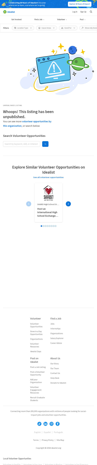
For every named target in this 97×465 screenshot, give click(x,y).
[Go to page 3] (45, 226)
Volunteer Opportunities (36, 325)
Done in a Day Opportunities (36, 333)
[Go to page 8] (55, 226)
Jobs (52, 323)
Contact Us (55, 373)
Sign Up (83, 12)
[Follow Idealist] (39, 424)
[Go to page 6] (51, 226)
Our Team (54, 368)
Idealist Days (35, 351)
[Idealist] (9, 12)
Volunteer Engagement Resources (36, 390)
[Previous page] (28, 203)
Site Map (60, 440)
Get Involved (16, 19)
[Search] (91, 11)
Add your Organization (36, 381)
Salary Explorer (57, 338)
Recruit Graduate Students (37, 399)
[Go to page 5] (49, 226)
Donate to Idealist (58, 383)
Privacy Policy (48, 440)
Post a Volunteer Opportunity (37, 373)
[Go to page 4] (47, 226)
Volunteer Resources (34, 345)
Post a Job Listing (38, 367)
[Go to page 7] (53, 226)
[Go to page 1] (41, 226)
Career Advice (56, 343)
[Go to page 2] (43, 226)
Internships (55, 328)
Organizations (36, 339)
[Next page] (68, 203)
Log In (74, 12)
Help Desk (54, 378)
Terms (36, 440)
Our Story (54, 363)
